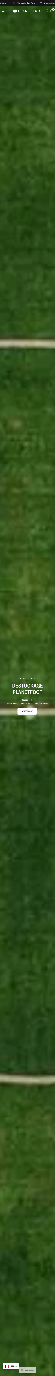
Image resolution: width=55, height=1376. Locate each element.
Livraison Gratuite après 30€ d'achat (37, 3)
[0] (51, 11)
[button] (27, 711)
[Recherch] (47, 11)
